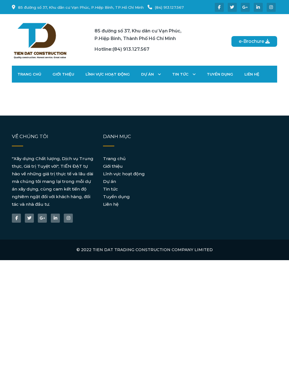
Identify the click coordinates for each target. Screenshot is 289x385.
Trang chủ (29, 74)
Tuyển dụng (220, 74)
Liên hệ (251, 74)
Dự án (148, 74)
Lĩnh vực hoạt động (108, 74)
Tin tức (181, 74)
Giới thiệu (63, 74)
